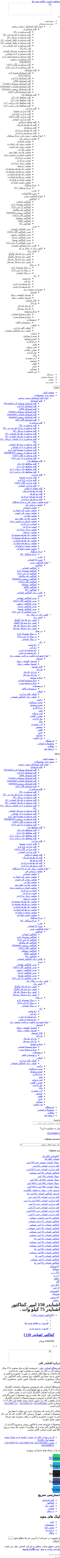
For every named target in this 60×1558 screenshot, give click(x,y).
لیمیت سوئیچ (36, 705)
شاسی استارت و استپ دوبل (23, 521)
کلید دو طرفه (36, 494)
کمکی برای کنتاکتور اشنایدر (23, 697)
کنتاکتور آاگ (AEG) (27, 581)
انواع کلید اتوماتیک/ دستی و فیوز (33, 398)
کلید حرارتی (37, 474)
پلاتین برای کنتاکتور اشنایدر (30, 592)
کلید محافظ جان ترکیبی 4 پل (23, 472)
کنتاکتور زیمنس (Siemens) (24, 579)
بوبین (40, 595)
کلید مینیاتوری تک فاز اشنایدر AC (21, 433)
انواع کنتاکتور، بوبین (39, 562)
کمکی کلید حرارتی (28, 694)
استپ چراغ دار (29, 527)
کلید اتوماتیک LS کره (27, 406)
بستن (56, 387)
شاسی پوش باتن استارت (25, 510)
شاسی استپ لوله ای (27, 548)
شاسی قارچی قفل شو (26, 518)
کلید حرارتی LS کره (27, 480)
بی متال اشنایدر (29, 639)
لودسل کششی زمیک (27, 661)
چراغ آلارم (38, 708)
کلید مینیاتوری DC (28, 425)
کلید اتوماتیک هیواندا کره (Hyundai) (20, 403)
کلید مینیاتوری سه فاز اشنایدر (22, 444)
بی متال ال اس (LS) (27, 636)
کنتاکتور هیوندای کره (27, 570)
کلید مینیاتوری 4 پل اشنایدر (24, 447)
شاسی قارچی (30, 516)
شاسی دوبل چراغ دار (26, 529)
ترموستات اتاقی (29, 688)
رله (41, 642)
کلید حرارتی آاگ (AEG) (26, 483)
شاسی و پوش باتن (34, 505)
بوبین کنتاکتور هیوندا (27, 609)
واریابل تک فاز (30, 672)
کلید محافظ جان (35, 461)
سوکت (39, 735)
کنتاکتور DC (31, 590)
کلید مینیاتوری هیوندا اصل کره (22, 450)
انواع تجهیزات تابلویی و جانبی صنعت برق (29, 655)
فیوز (40, 710)
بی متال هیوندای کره (27, 634)
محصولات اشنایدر (45, 743)
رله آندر (33, 647)
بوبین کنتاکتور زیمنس (26, 603)
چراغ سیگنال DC (28, 554)
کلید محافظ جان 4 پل (26, 466)
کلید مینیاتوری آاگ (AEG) (25, 455)
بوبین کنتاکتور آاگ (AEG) (25, 601)
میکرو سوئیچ (36, 677)
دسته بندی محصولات (44, 395)
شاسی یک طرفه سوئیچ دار (24, 535)
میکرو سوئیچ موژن (27, 683)
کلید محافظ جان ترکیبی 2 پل (23, 469)
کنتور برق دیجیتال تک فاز (25, 625)
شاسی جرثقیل (30, 532)
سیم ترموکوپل (36, 702)
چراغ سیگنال (36, 551)
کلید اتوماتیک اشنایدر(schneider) (22, 414)
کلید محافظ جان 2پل (27, 463)
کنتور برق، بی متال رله (37, 614)
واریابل (39, 669)
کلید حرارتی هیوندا (28, 477)
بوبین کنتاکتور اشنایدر (26, 598)
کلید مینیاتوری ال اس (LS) (24, 458)
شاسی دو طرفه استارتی (25, 543)
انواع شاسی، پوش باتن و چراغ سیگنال (30, 502)
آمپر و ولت (37, 713)
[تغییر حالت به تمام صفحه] (56, 1554)
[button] (46, 1)
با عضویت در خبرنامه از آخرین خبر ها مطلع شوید (36, 1538)
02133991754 (26, 1403)
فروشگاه (49, 741)
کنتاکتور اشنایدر (29, 568)
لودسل (39, 658)
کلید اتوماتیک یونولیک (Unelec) (22, 411)
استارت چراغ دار (29, 524)
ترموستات (38, 686)
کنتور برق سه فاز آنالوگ (25, 623)
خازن (40, 557)
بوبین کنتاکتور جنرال (27, 606)
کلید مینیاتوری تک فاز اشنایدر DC (21, 436)
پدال (40, 721)
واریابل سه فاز (30, 675)
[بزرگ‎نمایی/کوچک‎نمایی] (59, 1554)
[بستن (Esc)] (50, 1554)
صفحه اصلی (48, 392)
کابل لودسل (37, 666)
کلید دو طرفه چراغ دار (32, 499)
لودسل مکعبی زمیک (27, 664)
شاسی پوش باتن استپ (26, 513)
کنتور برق (38, 617)
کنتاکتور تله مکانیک (28, 576)
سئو (42, 1549)
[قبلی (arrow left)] (59, 1557)
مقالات (50, 746)
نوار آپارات (38, 719)
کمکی (40, 691)
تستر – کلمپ (36, 716)
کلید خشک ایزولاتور (33, 488)
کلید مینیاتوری (36, 422)
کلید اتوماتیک (36, 400)
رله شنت (32, 644)
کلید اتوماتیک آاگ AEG (26, 420)
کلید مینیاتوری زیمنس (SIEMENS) (20, 452)
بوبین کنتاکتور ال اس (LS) (24, 612)
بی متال (39, 631)
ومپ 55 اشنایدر (35, 559)
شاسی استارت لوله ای (26, 546)
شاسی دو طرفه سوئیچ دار (24, 538)
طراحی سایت (53, 1549)
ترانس (40, 699)
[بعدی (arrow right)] (56, 1557)
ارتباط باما (49, 749)
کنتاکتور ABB (30, 587)
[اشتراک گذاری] (53, 1554)
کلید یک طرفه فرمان (32, 491)
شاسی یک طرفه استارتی (25, 540)
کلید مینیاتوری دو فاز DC (25, 431)
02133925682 (40, 1403)
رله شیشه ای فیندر (27, 653)
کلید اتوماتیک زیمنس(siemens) (23, 417)
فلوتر (40, 730)
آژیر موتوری (37, 724)
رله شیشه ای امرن (27, 650)
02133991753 (11, 1403)
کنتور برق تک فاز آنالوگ (25, 620)
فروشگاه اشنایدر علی (49, 1368)
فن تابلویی (38, 738)
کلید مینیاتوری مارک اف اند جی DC (20, 428)
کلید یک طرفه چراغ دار (32, 496)
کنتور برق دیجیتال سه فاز (25, 628)
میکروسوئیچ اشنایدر (27, 680)
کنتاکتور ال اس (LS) (27, 573)
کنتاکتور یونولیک (29, 584)
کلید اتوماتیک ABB (28, 409)
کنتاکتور (39, 565)
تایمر (40, 732)
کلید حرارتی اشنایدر (27, 485)
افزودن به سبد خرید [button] (38, 1328)
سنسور (39, 727)
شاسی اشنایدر (30, 507)
